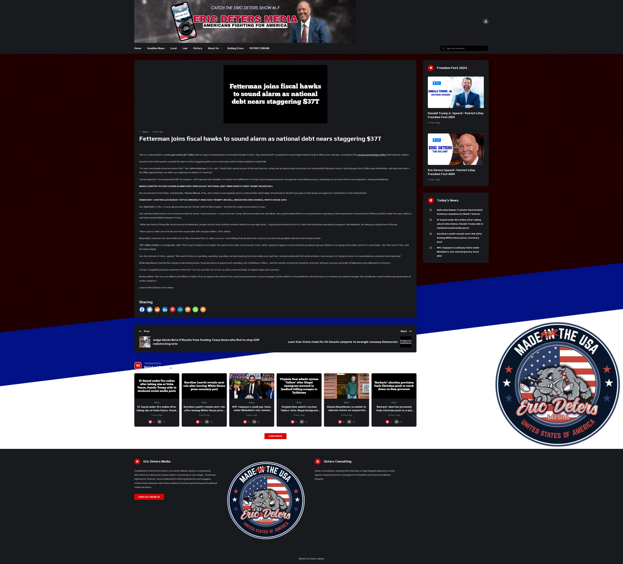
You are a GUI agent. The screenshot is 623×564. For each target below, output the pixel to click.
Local (173, 48)
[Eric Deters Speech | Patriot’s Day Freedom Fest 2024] (456, 149)
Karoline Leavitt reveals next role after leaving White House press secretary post (204, 410)
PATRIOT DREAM (259, 48)
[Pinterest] (172, 309)
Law (185, 48)
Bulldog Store (235, 48)
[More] (203, 309)
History (197, 48)
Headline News (156, 48)
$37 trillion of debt (149, 245)
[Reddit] (157, 309)
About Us (213, 48)
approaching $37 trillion (182, 154)
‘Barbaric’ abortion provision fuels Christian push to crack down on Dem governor (394, 410)
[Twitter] (150, 309)
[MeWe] (180, 309)
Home (137, 48)
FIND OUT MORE (148, 497)
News (145, 131)
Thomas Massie (192, 193)
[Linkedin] (165, 309)
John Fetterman (198, 168)
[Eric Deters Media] (245, 21)
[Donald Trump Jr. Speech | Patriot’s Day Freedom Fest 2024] (456, 92)
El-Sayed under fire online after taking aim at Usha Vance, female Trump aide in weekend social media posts (460, 223)
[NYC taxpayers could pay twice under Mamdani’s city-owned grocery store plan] (251, 386)
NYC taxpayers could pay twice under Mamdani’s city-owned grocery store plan (251, 410)
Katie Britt (149, 206)
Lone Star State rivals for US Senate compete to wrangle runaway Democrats (343, 341)
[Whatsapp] (195, 309)
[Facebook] (142, 309)
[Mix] (188, 309)
